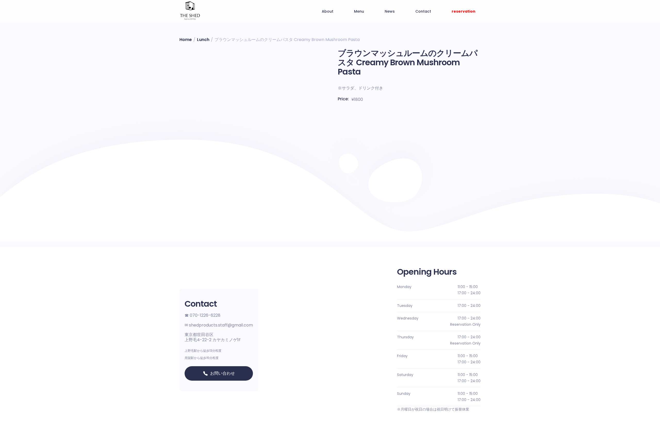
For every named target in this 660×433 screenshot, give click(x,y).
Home (185, 40)
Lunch (203, 40)
